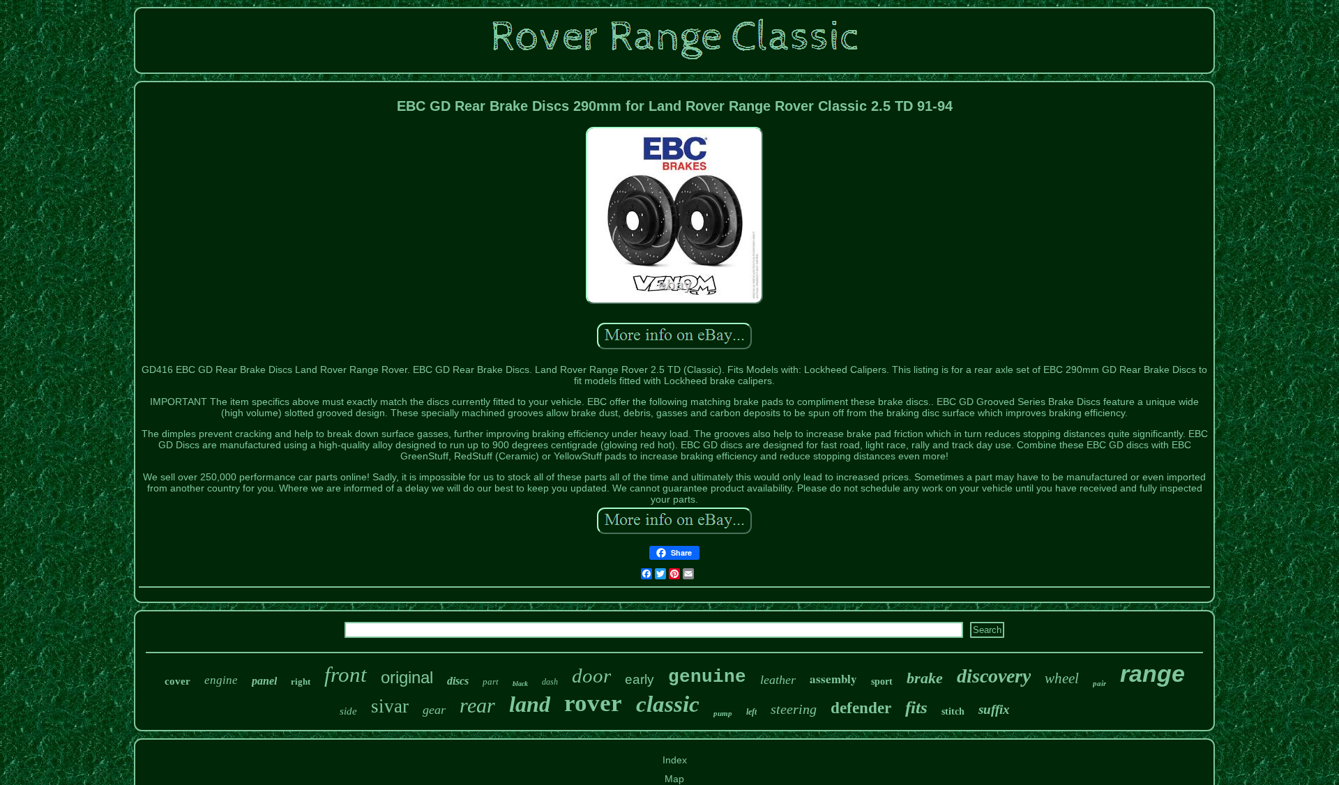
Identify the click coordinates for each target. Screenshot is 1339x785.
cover (177, 681)
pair (1099, 683)
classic (667, 704)
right (300, 681)
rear (477, 705)
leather (778, 680)
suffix (994, 709)
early (639, 679)
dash (550, 682)
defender (861, 708)
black (520, 683)
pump (722, 713)
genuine (707, 676)
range (1152, 673)
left (751, 712)
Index (675, 759)
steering (794, 709)
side (348, 711)
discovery (994, 676)
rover (593, 703)
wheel (1062, 678)
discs (458, 681)
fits (916, 707)
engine (221, 680)
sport (882, 681)
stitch (952, 711)
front (345, 674)
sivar (390, 706)
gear (434, 710)
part (491, 681)
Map (674, 778)
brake (925, 678)
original (407, 677)
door (591, 675)
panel (264, 681)
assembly (833, 678)
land (529, 704)
